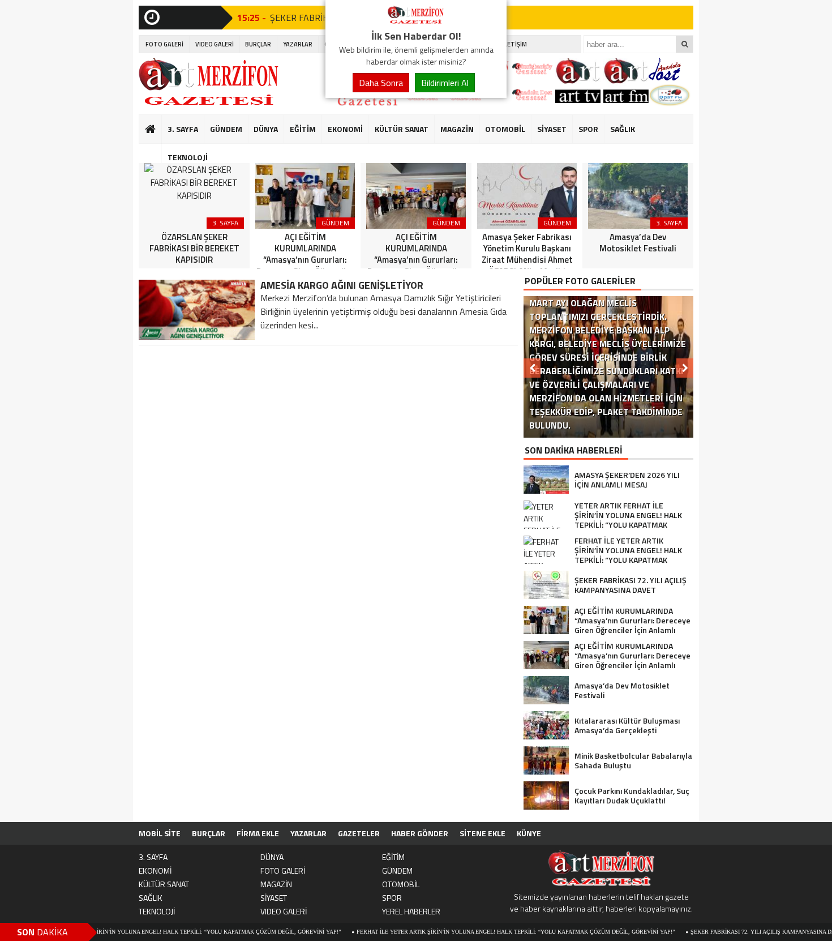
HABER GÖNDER (419, 833)
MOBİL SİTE (160, 833)
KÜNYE (529, 833)
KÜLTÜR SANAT (401, 129)
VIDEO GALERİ (214, 44)
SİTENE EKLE (482, 833)
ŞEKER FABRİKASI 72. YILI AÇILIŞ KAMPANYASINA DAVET (740, 932)
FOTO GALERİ (164, 44)
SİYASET (552, 129)
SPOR (588, 129)
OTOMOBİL (505, 129)
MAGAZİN (457, 129)
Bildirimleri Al (445, 82)
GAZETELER (359, 833)
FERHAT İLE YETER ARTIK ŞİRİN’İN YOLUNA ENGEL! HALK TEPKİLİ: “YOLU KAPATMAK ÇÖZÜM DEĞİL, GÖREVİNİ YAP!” (488, 932)
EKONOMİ (345, 129)
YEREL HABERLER (411, 911)
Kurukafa (156, 150)
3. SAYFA (183, 129)
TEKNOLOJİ (188, 157)
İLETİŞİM (515, 44)
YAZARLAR (297, 44)
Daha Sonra (381, 82)
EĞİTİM (303, 129)
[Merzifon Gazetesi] (416, 21)
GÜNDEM (226, 129)
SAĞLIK (622, 129)
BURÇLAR (258, 44)
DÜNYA (266, 129)
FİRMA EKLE (258, 833)
